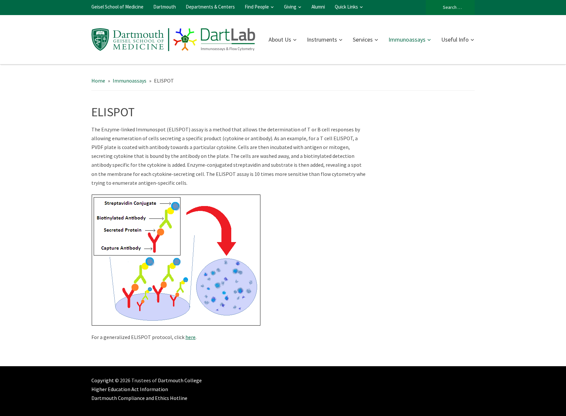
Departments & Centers (210, 7)
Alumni (318, 7)
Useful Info (455, 39)
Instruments (322, 39)
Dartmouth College (180, 380)
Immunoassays (406, 39)
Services (363, 39)
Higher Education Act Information (129, 389)
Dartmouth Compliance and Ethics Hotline (139, 398)
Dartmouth (164, 7)
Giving (290, 7)
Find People (257, 7)
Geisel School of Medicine (117, 7)
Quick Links (346, 7)
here (190, 337)
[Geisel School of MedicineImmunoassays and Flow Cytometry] (173, 38)
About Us (280, 39)
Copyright (102, 380)
